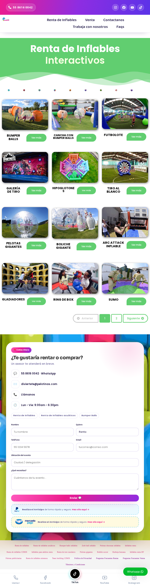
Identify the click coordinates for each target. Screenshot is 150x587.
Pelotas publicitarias (13, 558)
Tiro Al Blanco (113, 190)
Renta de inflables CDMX (17, 552)
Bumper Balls (89, 415)
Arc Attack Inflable (113, 244)
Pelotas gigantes (86, 552)
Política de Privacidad (83, 558)
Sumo (113, 299)
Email (78, 440)
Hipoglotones (63, 189)
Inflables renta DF (137, 552)
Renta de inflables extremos (37, 558)
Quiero (79, 424)
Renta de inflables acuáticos (58, 415)
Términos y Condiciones (75, 564)
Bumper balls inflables (68, 546)
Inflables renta (130, 546)
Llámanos (24, 394)
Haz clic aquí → (80, 509)
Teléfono (15, 440)
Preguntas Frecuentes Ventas (134, 558)
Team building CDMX (61, 558)
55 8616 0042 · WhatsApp (34, 373)
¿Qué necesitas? (18, 470)
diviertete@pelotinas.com (35, 384)
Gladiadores (13, 299)
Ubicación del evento (21, 455)
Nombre (15, 424)
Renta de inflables (24, 415)
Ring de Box (63, 299)
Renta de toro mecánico (66, 552)
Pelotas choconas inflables (110, 546)
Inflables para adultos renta (42, 552)
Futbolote (113, 135)
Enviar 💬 (75, 498)
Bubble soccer (102, 552)
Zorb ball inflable (89, 546)
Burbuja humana (118, 552)
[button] (90, 20)
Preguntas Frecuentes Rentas (107, 558)
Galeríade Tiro (13, 190)
